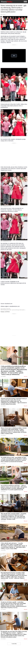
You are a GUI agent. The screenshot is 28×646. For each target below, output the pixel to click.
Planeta (6, 2)
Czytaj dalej (14, 643)
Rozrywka (25, 376)
